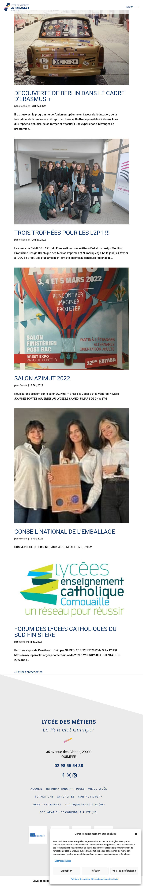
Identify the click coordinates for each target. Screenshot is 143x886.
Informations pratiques (65, 788)
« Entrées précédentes (28, 672)
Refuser (95, 870)
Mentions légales (47, 804)
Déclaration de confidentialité (104, 879)
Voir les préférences (124, 870)
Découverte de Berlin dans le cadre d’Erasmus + (69, 96)
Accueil (37, 788)
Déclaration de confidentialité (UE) (69, 812)
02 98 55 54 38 (69, 765)
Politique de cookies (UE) (85, 804)
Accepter (66, 870)
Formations (44, 796)
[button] (136, 834)
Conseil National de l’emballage (64, 531)
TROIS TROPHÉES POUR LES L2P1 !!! (62, 232)
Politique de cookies (80, 879)
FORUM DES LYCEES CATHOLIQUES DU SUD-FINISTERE (65, 631)
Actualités (66, 796)
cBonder (23, 385)
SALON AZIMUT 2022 (42, 378)
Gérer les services (63, 861)
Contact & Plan (90, 796)
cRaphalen (24, 106)
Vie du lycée (97, 788)
